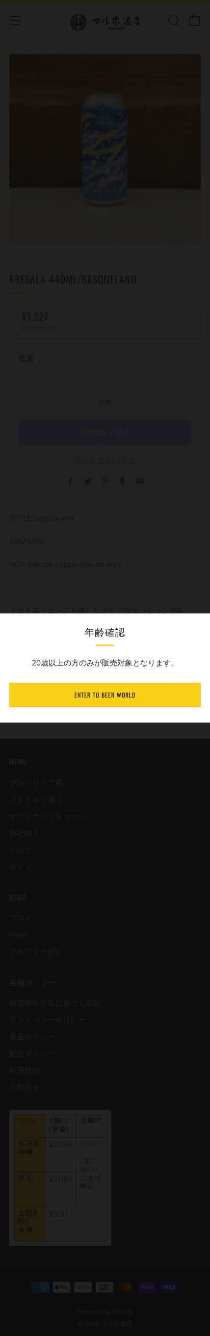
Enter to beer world (105, 694)
